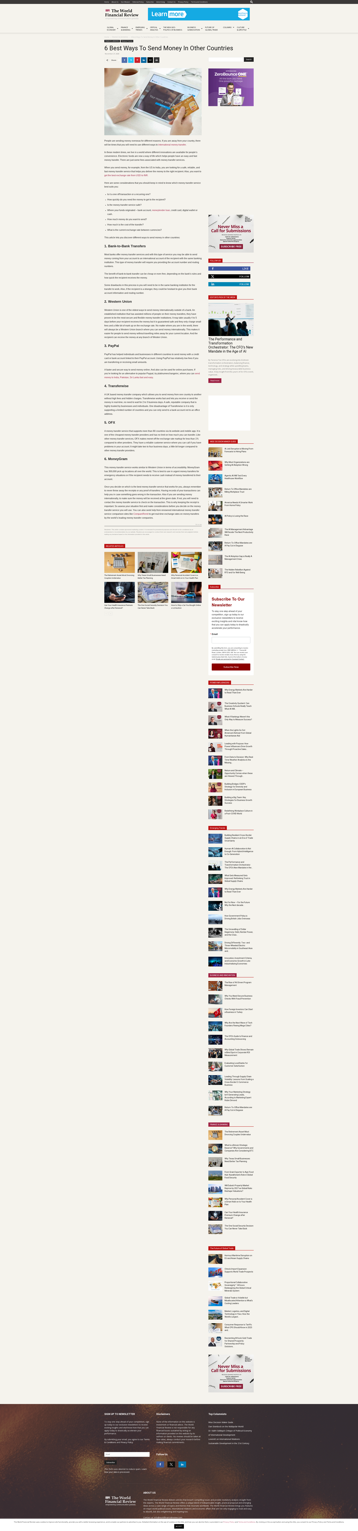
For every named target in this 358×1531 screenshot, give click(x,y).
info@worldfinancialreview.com (168, 1517)
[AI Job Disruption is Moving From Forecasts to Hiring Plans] (215, 452)
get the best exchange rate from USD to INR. (126, 175)
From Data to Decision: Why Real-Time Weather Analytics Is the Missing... (239, 760)
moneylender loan (161, 210)
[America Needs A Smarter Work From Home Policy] (215, 506)
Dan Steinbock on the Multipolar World (225, 1426)
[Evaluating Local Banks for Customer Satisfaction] (215, 1066)
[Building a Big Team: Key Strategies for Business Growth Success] (215, 801)
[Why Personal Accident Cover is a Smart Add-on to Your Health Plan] (186, 562)
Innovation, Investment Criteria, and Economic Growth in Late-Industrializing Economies (238, 961)
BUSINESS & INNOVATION (194, 28)
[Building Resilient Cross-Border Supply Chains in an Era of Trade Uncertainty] (215, 839)
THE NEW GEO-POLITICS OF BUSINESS (172, 28)
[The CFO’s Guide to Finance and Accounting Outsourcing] (215, 1040)
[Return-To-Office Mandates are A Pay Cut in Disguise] (215, 546)
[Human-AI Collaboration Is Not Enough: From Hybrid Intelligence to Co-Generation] (215, 852)
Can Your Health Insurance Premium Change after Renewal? (236, 1215)
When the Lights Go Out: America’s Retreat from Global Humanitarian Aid (238, 733)
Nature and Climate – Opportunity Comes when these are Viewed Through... (239, 773)
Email (215, 634)
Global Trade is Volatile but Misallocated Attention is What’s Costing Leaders (239, 1300)
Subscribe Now (231, 667)
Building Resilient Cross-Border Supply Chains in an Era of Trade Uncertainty (239, 838)
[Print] (156, 60)
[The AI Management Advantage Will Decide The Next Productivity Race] (215, 533)
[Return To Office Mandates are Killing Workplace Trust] (215, 492)
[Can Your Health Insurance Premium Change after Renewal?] (119, 592)
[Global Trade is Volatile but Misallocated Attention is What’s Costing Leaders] (215, 1301)
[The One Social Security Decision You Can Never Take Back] (153, 592)
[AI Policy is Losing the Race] (215, 519)
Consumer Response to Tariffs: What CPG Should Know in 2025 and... (238, 1327)
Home (106, 2)
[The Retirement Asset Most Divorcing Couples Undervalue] (119, 562)
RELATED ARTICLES (114, 546)
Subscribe (150, 2)
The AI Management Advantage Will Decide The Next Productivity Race (239, 532)
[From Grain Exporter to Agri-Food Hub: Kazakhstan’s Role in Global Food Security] (215, 1175)
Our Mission (125, 2)
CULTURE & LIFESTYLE (242, 28)
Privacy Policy (183, 2)
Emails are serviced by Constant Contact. (230, 659)
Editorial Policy (138, 2)
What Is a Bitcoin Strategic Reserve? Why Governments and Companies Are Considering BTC (239, 1148)
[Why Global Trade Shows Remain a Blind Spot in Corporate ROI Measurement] (215, 1053)
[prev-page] (106, 613)
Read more (214, 381)
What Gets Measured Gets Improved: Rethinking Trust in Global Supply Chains (237, 878)
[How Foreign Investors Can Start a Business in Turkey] (215, 1013)
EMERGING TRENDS (140, 28)
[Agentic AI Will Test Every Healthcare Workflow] (215, 479)
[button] (251, 2)
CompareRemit (141, 514)
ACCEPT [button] (179, 1526)
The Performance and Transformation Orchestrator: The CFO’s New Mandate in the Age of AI (230, 345)
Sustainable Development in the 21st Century (228, 1443)
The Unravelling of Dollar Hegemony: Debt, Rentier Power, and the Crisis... (239, 932)
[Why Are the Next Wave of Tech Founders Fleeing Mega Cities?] (215, 1026)
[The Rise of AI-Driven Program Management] (215, 986)
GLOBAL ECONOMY (111, 28)
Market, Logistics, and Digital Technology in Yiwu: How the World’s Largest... (237, 1314)
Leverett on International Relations (224, 1439)
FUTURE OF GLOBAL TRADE (211, 28)
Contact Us (171, 2)
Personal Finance (127, 41)
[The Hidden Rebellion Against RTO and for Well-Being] (215, 573)
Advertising (160, 2)
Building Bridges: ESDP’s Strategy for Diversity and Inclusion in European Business (238, 787)
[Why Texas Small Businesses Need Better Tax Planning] (153, 562)
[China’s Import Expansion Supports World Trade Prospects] (215, 1272)
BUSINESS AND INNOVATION (222, 975)
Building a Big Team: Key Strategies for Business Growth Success (238, 800)
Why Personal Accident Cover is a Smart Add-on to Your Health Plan (238, 1202)
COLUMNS (227, 27)
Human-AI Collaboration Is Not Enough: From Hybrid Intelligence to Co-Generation (239, 851)
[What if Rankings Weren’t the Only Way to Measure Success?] (215, 720)
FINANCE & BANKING (125, 28)
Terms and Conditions (199, 2)
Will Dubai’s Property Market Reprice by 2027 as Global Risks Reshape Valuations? (238, 1188)
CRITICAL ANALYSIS (154, 28)
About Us (115, 2)
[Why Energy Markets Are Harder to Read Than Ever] (215, 693)
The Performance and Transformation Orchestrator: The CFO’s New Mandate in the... (239, 865)
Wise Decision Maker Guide (220, 1422)
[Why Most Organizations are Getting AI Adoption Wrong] (215, 466)
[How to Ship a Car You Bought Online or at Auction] (186, 592)
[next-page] (110, 613)
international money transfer (172, 145)
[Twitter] (131, 60)
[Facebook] (124, 60)
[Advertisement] (229, 413)
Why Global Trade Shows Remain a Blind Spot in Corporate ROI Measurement (239, 1052)
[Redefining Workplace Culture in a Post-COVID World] (215, 814)
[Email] (150, 60)
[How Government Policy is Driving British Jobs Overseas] (215, 919)
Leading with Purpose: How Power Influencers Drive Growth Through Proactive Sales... (238, 746)
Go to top (199, 524)
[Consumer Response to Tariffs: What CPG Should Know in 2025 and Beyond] (215, 1328)
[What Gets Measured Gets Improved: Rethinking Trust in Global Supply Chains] (215, 879)
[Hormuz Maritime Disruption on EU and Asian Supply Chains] (215, 1259)
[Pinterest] (137, 60)
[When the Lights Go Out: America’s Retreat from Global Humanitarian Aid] (215, 734)
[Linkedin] (144, 60)
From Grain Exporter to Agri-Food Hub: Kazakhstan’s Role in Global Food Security (239, 1175)
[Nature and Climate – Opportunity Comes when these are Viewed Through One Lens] (215, 774)
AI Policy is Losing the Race (236, 516)
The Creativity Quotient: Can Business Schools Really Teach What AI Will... (238, 706)
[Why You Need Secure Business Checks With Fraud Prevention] (215, 999)
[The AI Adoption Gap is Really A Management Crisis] (215, 560)
